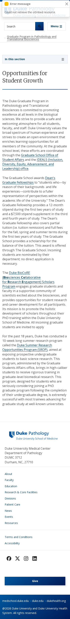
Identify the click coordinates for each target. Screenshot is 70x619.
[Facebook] (9, 558)
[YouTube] (34, 558)
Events (9, 517)
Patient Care (12, 504)
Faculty (9, 480)
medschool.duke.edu (15, 601)
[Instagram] (26, 558)
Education (11, 486)
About (8, 474)
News (8, 511)
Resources (11, 523)
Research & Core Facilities (21, 492)
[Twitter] (17, 558)
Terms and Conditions (18, 537)
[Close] (67, 4)
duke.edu (38, 601)
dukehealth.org (56, 601)
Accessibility (12, 543)
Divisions (10, 498)
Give (35, 581)
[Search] (39, 26)
